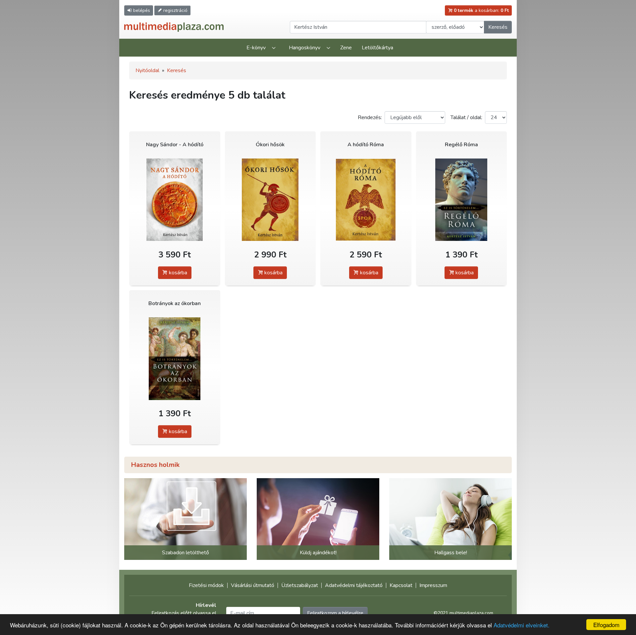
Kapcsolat (401, 585)
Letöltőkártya (377, 47)
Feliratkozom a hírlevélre (335, 613)
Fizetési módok (206, 585)
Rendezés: (370, 117)
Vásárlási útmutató (252, 585)
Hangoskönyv (304, 47)
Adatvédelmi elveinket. (522, 625)
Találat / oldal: (466, 117)
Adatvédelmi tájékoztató (354, 585)
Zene (346, 47)
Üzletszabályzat (299, 585)
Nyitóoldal (147, 70)
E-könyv (256, 47)
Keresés (497, 27)
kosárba (177, 272)
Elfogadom (606, 624)
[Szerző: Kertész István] (174, 200)
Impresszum (433, 585)
